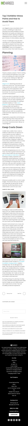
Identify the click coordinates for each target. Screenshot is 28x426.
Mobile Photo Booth (14, 392)
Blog (14, 362)
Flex (14, 390)
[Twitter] (16, 420)
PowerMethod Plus (14, 382)
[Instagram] (14, 420)
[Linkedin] (19, 420)
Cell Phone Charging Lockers (14, 371)
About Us (14, 360)
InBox (14, 384)
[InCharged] (7, 3)
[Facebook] (11, 420)
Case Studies (14, 366)
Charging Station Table (14, 373)
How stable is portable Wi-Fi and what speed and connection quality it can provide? (13, 325)
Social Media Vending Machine (14, 368)
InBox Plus (14, 386)
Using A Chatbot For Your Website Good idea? (13, 330)
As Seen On (14, 364)
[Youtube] (9, 420)
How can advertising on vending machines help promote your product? (12, 322)
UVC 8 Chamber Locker (14, 388)
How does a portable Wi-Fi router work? (12, 328)
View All (14, 395)
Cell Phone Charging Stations (14, 370)
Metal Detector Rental (14, 393)
